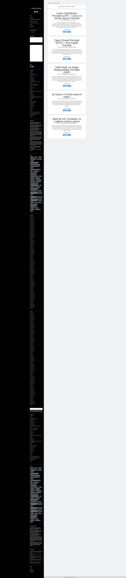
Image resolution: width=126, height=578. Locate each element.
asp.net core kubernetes (35, 164)
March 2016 (31, 291)
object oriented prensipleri (34, 197)
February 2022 (32, 234)
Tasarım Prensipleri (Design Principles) (35, 113)
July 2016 (31, 384)
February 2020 (32, 346)
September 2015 (32, 298)
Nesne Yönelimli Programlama (34, 193)
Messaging (31, 94)
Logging (31, 93)
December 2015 (32, 391)
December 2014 (32, 304)
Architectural (31, 421)
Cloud (30, 86)
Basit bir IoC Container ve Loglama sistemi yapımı (67, 120)
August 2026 (31, 216)
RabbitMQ (31, 103)
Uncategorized (32, 115)
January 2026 (31, 220)
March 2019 (31, 260)
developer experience (34, 176)
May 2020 (31, 247)
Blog (30, 15)
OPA (36, 202)
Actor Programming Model (33, 74)
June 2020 (31, 246)
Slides (30, 109)
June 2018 (31, 265)
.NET (30, 72)
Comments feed (32, 570)
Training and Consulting (34, 22)
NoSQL (31, 443)
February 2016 (32, 292)
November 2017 (32, 271)
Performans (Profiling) (32, 101)
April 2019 (31, 259)
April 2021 (31, 239)
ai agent (32, 160)
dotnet (37, 178)
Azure (30, 427)
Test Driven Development (33, 114)
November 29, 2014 (72, 98)
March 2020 (31, 248)
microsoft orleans (33, 190)
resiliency (32, 207)
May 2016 (31, 290)
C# (31, 171)
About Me (31, 17)
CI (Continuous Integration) (33, 85)
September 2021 (32, 333)
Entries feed (31, 569)
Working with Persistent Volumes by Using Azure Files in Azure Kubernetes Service (35, 147)
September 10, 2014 (72, 123)
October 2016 (32, 284)
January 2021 (31, 241)
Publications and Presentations (35, 19)
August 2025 (31, 221)
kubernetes (34, 185)
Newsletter (32, 26)
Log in (30, 568)
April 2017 (31, 278)
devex (40, 176)
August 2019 (31, 254)
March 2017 (31, 279)
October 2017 (32, 272)
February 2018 (32, 267)
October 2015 (32, 297)
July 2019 (31, 352)
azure (32, 167)
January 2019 (31, 358)
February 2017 (32, 280)
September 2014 (32, 403)
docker (32, 178)
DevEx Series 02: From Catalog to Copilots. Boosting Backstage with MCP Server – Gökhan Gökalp (36, 142)
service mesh (38, 209)
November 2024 (32, 222)
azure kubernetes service (35, 169)
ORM (30, 100)
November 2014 (32, 305)
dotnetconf (32, 490)
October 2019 (32, 253)
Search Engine (32, 450)
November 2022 (32, 229)
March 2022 (31, 233)
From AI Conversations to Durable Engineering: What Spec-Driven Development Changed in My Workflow (36, 552)
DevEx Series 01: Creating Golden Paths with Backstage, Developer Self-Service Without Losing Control (35, 144)
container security (33, 174)
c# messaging (36, 171)
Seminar (31, 107)
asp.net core (34, 162)
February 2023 (32, 228)
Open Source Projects (33, 21)
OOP (32, 202)
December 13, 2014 (72, 47)
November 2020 (32, 339)
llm (40, 185)
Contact (31, 24)
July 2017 (31, 371)
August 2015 (31, 299)
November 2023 (32, 226)
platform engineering (34, 204)
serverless (32, 209)
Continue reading (67, 29)
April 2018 (31, 266)
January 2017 (31, 378)
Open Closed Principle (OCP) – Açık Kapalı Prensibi (66, 43)
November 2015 (32, 296)
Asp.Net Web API (32, 80)
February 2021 (32, 240)
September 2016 (32, 285)
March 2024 (31, 321)
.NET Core (31, 73)
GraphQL (31, 434)
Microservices (31, 95)
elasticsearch (33, 181)
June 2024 (31, 320)
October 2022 (32, 327)
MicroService (34, 189)
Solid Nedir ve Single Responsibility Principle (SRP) (67, 70)
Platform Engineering (32, 102)
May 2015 (31, 303)
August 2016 (31, 286)
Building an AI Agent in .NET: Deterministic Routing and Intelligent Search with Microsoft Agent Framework (36, 126)
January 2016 (31, 390)
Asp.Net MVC (31, 79)
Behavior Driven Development (34, 428)
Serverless (31, 108)
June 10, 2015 (72, 20)
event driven (39, 181)
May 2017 (31, 277)
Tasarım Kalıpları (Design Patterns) (34, 456)
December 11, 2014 (72, 74)
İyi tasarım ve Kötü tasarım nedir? (67, 95)
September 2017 (32, 273)
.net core (33, 159)
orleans (40, 202)
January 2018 (31, 365)
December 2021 (32, 235)
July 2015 (31, 397)
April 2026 (31, 314)
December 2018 (32, 359)
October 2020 (32, 340)
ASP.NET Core (32, 78)
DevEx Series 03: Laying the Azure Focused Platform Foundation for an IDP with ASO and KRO (36, 560)
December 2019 (32, 252)
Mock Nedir (39, 501)
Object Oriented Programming (34, 200)
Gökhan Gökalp (36, 8)
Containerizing (32, 87)
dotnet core (38, 179)
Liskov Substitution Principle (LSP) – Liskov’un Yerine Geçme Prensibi (67, 16)
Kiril (30, 533)
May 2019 (31, 258)
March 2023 (31, 227)
